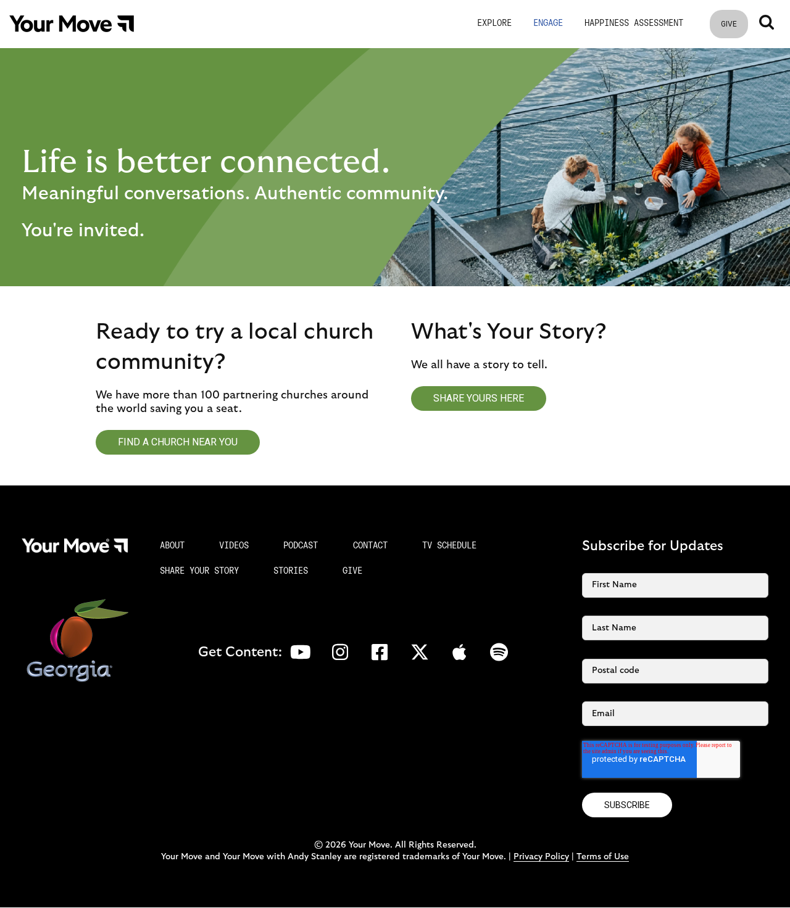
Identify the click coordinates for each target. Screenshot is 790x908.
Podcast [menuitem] (300, 546)
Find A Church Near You (178, 442)
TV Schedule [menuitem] (449, 546)
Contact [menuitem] (370, 546)
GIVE (729, 24)
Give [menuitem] (352, 572)
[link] (71, 23)
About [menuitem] (172, 546)
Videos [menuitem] (234, 546)
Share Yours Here (478, 398)
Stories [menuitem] (290, 572)
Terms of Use (602, 856)
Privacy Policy (541, 856)
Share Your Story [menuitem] (199, 572)
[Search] (766, 22)
